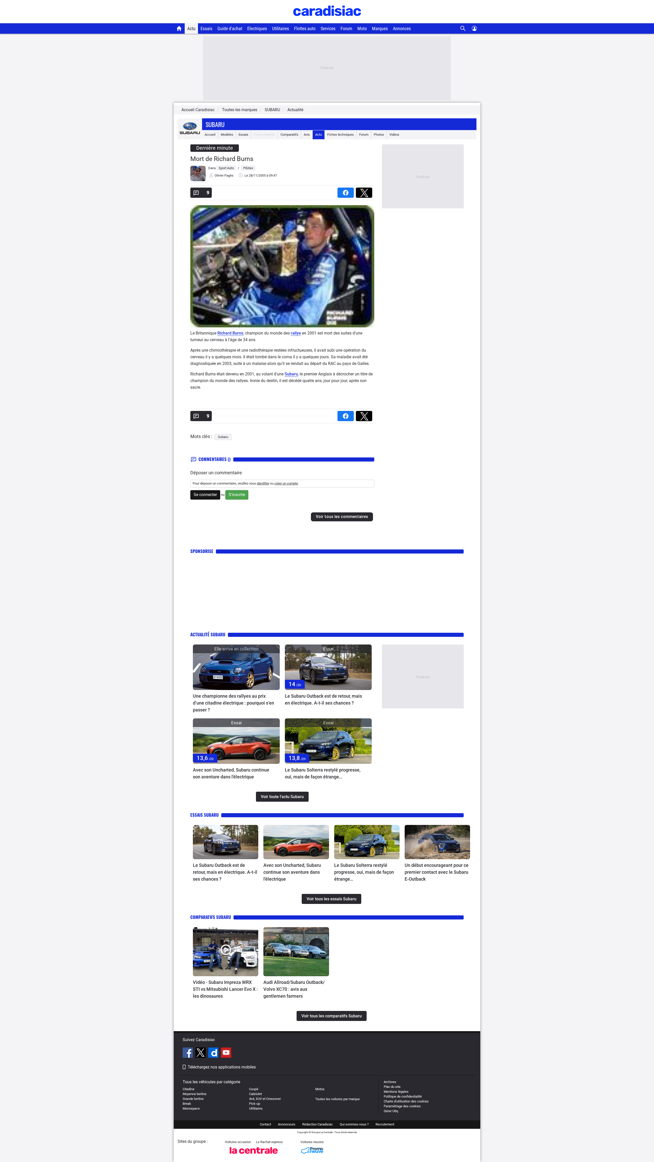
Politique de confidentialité (403, 1096)
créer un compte (286, 483)
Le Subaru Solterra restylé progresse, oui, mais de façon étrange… (322, 773)
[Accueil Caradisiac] (179, 28)
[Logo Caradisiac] (327, 20)
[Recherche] (463, 28)
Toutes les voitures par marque (337, 1099)
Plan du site (392, 1087)
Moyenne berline (194, 1094)
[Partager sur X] (365, 191)
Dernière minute (214, 148)
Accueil (210, 134)
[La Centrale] (253, 1155)
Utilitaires (280, 28)
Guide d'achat (229, 28)
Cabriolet (255, 1094)
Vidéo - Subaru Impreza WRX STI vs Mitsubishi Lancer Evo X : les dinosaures (225, 989)
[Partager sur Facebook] (346, 191)
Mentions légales (396, 1092)
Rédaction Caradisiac (317, 1124)
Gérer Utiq (391, 1111)
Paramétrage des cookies (402, 1106)
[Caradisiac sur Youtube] (226, 1053)
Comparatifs (289, 134)
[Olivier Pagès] (198, 180)
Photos (379, 134)
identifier (263, 483)
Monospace (191, 1108)
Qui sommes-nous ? (354, 1124)
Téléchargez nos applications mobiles (222, 1067)
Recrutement (385, 1124)
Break (187, 1104)
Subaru (215, 124)
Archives (390, 1082)
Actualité (295, 109)
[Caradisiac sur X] (201, 1053)
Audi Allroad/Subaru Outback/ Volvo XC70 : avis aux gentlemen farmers (294, 989)
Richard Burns (230, 333)
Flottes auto (305, 28)
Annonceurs (286, 1124)
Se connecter (205, 494)
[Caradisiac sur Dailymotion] (214, 1053)
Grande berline (193, 1099)
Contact (265, 1124)
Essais (206, 28)
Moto (362, 28)
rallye (296, 333)
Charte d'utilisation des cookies (406, 1101)
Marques (380, 28)
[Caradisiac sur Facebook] (188, 1053)
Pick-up (254, 1104)
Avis (307, 134)
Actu (191, 28)
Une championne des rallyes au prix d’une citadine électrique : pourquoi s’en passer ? (233, 702)
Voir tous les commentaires (342, 516)
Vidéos (394, 134)
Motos (319, 1089)
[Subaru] (190, 134)
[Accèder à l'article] (236, 667)
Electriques (257, 28)
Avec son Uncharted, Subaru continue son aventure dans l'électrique (231, 773)
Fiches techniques (340, 134)
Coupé (253, 1089)
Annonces (402, 28)
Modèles (227, 134)
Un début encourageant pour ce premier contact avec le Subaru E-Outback (437, 872)
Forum (346, 28)
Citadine (188, 1089)
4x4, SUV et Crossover (265, 1099)
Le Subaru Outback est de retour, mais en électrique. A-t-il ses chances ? (323, 699)
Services (328, 28)
